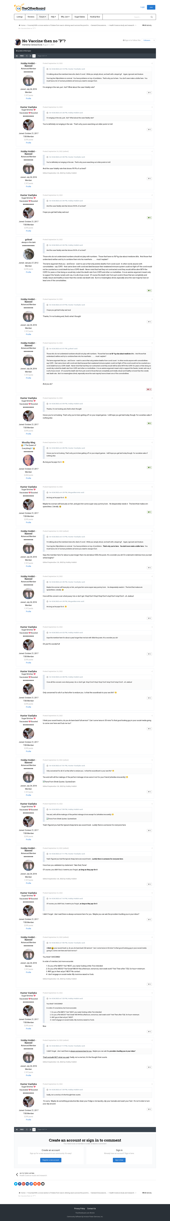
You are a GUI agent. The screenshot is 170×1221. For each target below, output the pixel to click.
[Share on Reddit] (35, 1184)
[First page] (17, 56)
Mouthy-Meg (28, 442)
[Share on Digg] (27, 1184)
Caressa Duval (36, 45)
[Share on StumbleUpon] (39, 1184)
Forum (42, 17)
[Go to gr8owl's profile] (28, 254)
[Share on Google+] (23, 1184)
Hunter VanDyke (74, 69)
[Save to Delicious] (31, 1184)
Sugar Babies (80, 17)
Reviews (31, 17)
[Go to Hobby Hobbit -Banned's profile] (28, 80)
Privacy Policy (79, 1209)
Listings (20, 17)
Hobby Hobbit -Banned (28, 64)
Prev (22, 56)
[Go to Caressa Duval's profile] (17, 42)
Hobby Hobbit (73, 113)
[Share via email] (43, 1184)
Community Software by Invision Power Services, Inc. (85, 1217)
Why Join (64, 17)
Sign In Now (119, 1160)
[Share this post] (152, 63)
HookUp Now (95, 17)
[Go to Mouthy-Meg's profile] (28, 460)
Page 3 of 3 (42, 56)
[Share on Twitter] (16, 1184)
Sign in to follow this (133, 40)
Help (53, 17)
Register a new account (51, 1160)
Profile (28, 98)
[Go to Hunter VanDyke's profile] (28, 124)
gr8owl (28, 239)
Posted (53, 63)
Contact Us (91, 1209)
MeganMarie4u (74, 492)
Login (143, 7)
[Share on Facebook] (19, 1184)
